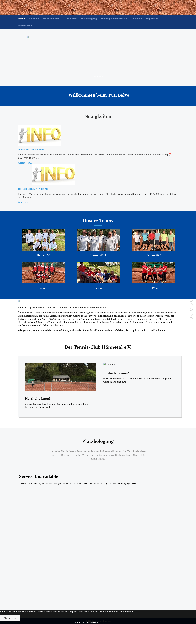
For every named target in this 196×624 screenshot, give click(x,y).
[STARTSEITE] (32, 7)
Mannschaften (51, 18)
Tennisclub (182, 314)
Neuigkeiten (181, 304)
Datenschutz (25, 25)
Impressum (152, 18)
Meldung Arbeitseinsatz (114, 18)
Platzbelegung (89, 18)
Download (136, 18)
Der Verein (71, 18)
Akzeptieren (10, 617)
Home (21, 18)
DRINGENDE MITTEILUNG (33, 189)
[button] (95, 76)
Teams (184, 309)
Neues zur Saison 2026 (31, 149)
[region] (98, 57)
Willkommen (181, 300)
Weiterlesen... (25, 162)
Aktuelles (34, 18)
